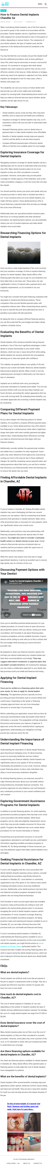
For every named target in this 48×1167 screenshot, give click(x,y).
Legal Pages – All (13, 1163)
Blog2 (3, 10)
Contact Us (37, 1163)
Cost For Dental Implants (24, 1159)
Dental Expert (5, 22)
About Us (26, 1163)
